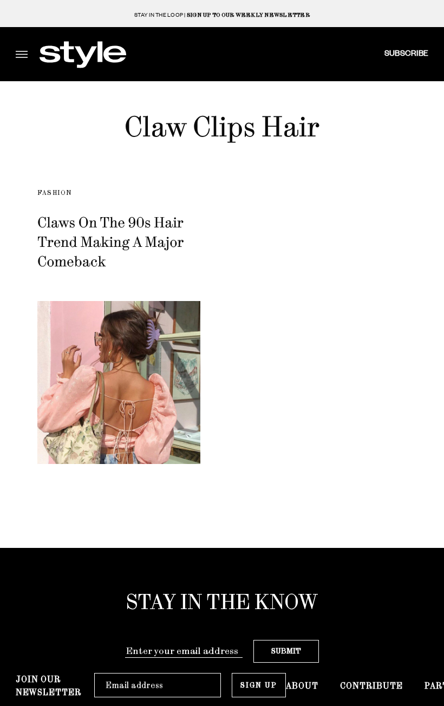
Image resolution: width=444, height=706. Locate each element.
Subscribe (406, 52)
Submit (286, 651)
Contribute (371, 686)
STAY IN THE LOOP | (222, 15)
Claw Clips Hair (222, 126)
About (302, 686)
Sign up (258, 685)
